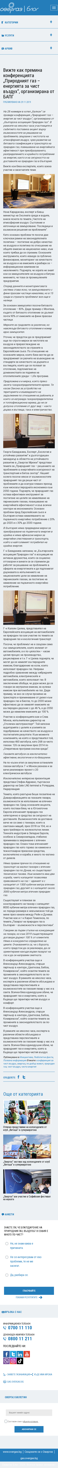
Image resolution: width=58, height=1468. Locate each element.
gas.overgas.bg (15, 1381)
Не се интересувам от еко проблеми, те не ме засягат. (25, 1261)
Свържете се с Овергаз (39, 1451)
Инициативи (26, 1057)
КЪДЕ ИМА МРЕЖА (43, 1374)
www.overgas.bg (12, 1451)
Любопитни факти (43, 1057)
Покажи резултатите (27, 1297)
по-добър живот (34, 1063)
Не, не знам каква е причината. (21, 1246)
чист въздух (14, 1066)
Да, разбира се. (19, 1275)
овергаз (21, 1063)
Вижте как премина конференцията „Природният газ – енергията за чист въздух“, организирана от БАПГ (28, 83)
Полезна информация (14, 1060)
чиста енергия (28, 1066)
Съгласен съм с (23, 1421)
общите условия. (30, 1421)
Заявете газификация (18, 1374)
